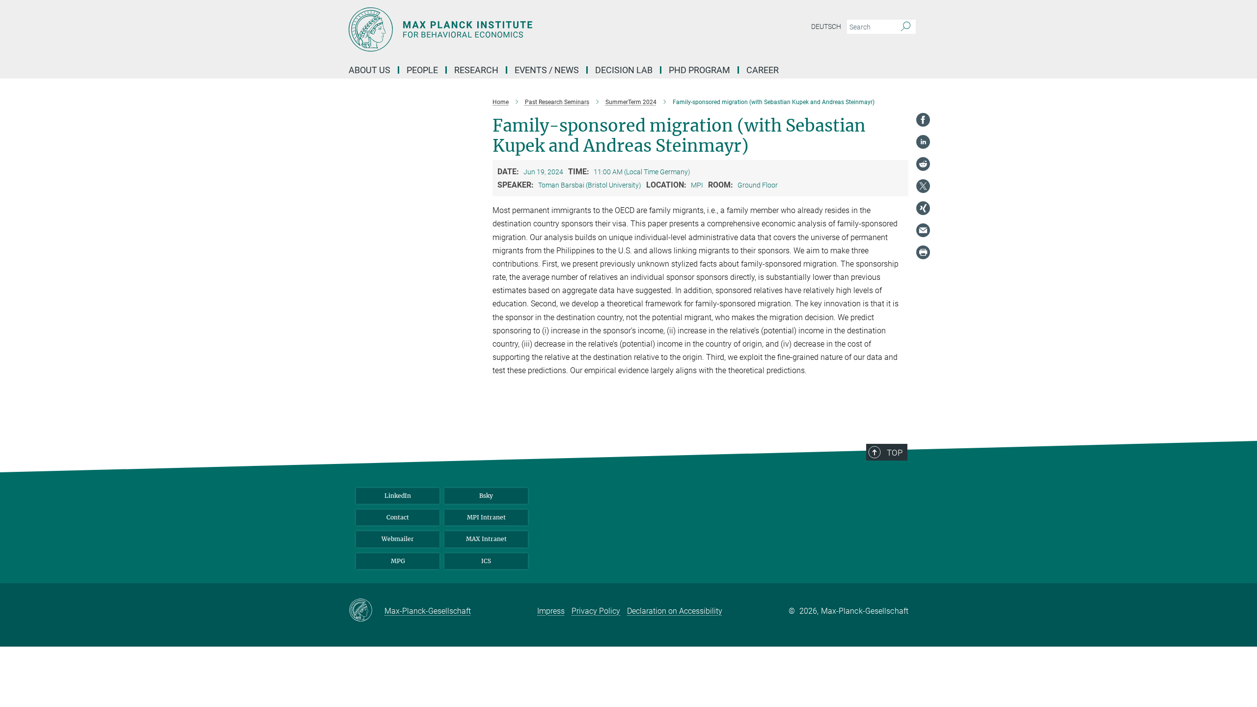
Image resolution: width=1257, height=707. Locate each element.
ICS (486, 561)
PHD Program (699, 70)
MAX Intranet (486, 539)
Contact (397, 517)
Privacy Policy (596, 611)
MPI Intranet (486, 517)
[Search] (906, 27)
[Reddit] (923, 164)
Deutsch (826, 26)
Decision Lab (624, 70)
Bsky (486, 495)
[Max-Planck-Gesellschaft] (366, 611)
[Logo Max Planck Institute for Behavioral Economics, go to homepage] (533, 29)
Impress (551, 611)
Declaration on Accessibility (674, 611)
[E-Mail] (923, 230)
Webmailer (398, 539)
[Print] (923, 252)
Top (894, 453)
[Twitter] (923, 186)
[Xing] (923, 208)
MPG (398, 561)
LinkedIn (397, 495)
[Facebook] (923, 119)
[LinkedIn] (923, 142)
